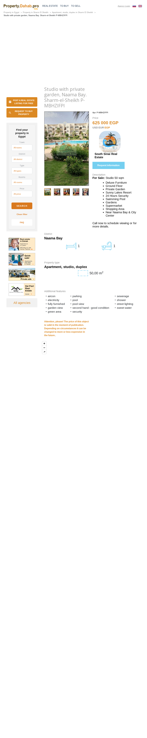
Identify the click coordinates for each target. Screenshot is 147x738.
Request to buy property (24, 112)
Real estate (50, 6)
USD (95, 127)
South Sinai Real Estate (106, 155)
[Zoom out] (44, 348)
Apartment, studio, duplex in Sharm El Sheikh (72, 12)
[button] (85, 191)
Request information (108, 165)
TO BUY (64, 6)
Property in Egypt (11, 12)
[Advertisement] (73, 62)
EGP (107, 127)
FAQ (22, 222)
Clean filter (22, 214)
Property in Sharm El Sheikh (35, 12)
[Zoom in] (44, 343)
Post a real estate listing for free (23, 101)
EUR (101, 127)
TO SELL (76, 6)
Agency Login (124, 6)
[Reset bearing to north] (44, 352)
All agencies (21, 303)
